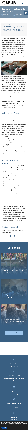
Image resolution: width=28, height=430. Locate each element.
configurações (17, 425)
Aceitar (4, 427)
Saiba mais (14, 333)
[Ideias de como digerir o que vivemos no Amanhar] (14, 264)
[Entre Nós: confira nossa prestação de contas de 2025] (14, 289)
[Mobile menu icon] (26, 3)
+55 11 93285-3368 (14, 366)
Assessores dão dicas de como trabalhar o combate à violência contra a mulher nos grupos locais (14, 321)
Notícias (5, 269)
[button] (26, 13)
